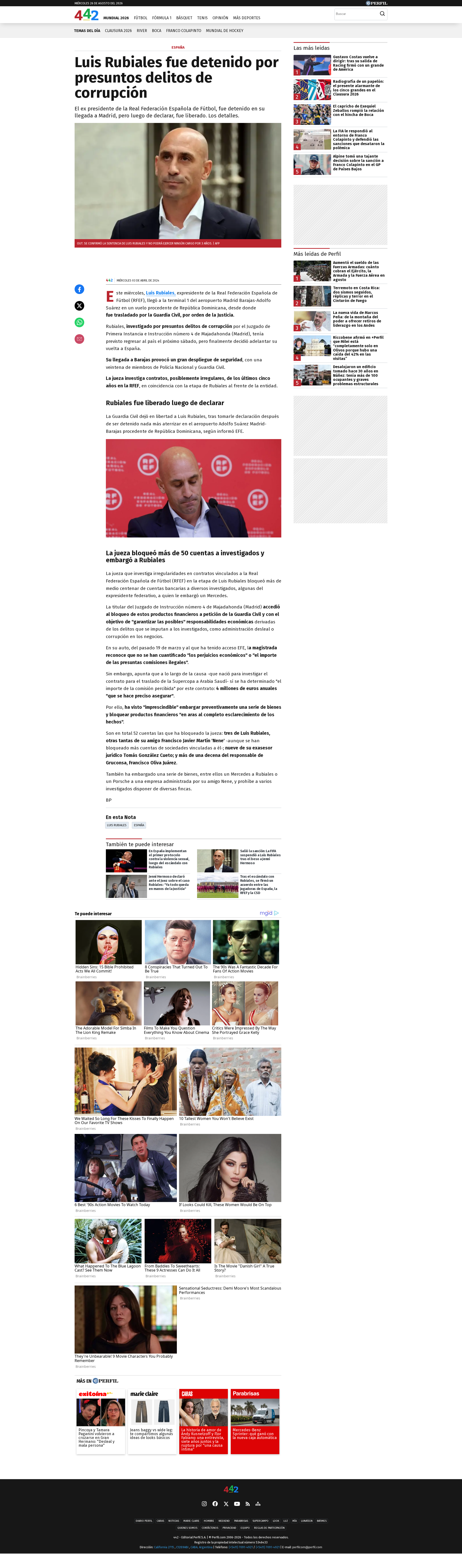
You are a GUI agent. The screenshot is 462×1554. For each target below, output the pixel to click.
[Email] (79, 339)
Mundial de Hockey (224, 30)
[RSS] (248, 1504)
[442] (231, 1489)
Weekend (224, 1521)
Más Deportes (246, 18)
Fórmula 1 (161, 18)
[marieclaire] (152, 1395)
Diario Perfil (144, 1521)
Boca (156, 30)
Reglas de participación (269, 1528)
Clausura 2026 (118, 30)
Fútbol (140, 18)
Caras (160, 1521)
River (142, 30)
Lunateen (307, 1521)
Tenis (202, 18)
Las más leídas (312, 48)
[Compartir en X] (79, 306)
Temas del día (87, 30)
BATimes (322, 1521)
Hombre (209, 1521)
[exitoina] (101, 1395)
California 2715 (164, 1547)
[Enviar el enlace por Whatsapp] (79, 322)
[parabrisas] (255, 1395)
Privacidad (229, 1528)
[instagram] (204, 1504)
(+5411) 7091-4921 (241, 1547)
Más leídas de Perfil (317, 254)
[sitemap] (258, 1504)
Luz (285, 1521)
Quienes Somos (187, 1528)
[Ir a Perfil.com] (376, 4)
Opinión (220, 18)
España (139, 825)
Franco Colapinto (183, 30)
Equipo (245, 1528)
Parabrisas (241, 1521)
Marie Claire (191, 1521)
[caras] (203, 1395)
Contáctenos (210, 1528)
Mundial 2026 (116, 18)
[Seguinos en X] (226, 1504)
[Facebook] (215, 1504)
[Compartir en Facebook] (79, 289)
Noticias (173, 1521)
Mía (294, 1521)
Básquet (184, 18)
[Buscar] (382, 14)
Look (276, 1521)
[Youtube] (237, 1504)
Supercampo (260, 1521)
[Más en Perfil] (104, 1381)
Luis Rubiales (117, 825)
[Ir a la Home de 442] (86, 19)
